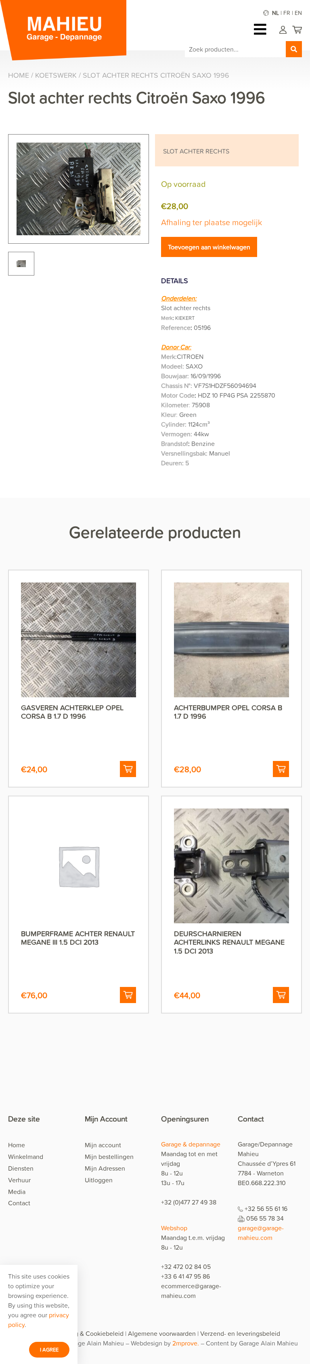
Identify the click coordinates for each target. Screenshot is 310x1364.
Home (18, 75)
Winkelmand (25, 1156)
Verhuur (19, 1179)
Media (16, 1191)
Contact (19, 1202)
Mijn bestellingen (109, 1156)
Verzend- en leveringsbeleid (240, 1333)
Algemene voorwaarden (162, 1333)
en (298, 13)
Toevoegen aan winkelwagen (209, 247)
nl (275, 13)
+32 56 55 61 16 (266, 1208)
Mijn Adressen (105, 1168)
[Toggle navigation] (262, 29)
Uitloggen (99, 1179)
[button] (128, 769)
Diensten (21, 1168)
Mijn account (103, 1144)
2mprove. (186, 1343)
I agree (49, 1349)
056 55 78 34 (265, 1218)
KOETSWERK (56, 75)
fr (286, 13)
